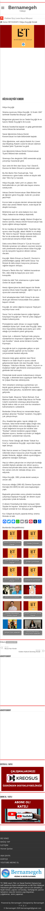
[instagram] (26, 905)
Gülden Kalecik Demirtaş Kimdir (29, 651)
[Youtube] (23, 905)
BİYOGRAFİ (13, 22)
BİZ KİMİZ (4, 838)
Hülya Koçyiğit (11, 642)
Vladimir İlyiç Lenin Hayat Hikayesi (18, 18)
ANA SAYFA (5, 856)
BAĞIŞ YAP (5, 842)
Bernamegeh (22, 7)
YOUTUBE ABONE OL (9, 863)
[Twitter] (21, 905)
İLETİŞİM (4, 845)
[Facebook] (19, 905)
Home (4, 22)
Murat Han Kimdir (11, 647)
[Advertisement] (22, 74)
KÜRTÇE (4, 859)
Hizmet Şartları (6, 849)
